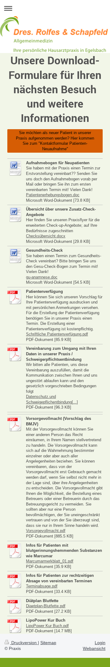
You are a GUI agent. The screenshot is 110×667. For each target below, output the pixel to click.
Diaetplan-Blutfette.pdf (45, 606)
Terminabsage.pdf (41, 586)
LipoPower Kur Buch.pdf (47, 625)
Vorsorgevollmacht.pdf (45, 530)
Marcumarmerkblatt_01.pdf (49, 561)
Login (100, 642)
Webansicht (94, 648)
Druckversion (24, 642)
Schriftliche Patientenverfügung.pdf (57, 334)
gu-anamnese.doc (41, 277)
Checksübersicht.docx (45, 236)
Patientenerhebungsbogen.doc (52, 195)
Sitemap (48, 642)
